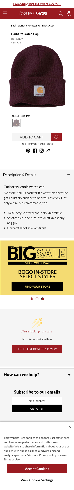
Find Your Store (37, 286)
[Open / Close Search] (61, 13)
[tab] (37, 299)
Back (13, 25)
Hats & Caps (48, 25)
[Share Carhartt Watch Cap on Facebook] (35, 150)
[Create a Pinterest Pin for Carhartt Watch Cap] (28, 150)
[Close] (70, 427)
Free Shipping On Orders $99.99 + (37, 4)
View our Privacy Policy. (42, 455)
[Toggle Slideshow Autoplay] (31, 298)
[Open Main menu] (5, 13)
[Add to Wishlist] (56, 137)
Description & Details (19, 174)
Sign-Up (37, 409)
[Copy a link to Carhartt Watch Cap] (48, 150)
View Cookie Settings (37, 480)
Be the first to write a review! (37, 348)
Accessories (34, 25)
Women (21, 25)
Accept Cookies (37, 469)
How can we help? (21, 374)
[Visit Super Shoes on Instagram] (41, 150)
